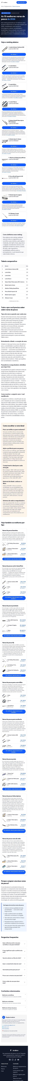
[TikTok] (15, 1060)
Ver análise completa (14, 61)
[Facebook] (10, 1060)
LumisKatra (12, 65)
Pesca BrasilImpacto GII (16, 176)
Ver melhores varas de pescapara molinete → (14, 751)
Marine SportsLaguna (15, 195)
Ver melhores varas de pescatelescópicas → (14, 831)
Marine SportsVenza (15, 139)
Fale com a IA (21, 2)
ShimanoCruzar (14, 213)
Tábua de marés (17, 1078)
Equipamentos (8, 6)
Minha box (4, 1066)
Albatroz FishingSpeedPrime (17, 157)
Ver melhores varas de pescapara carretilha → (14, 711)
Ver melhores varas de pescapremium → (14, 635)
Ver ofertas (13, 54)
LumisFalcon (13, 102)
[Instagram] (12, 1060)
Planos (3, 1068)
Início (2, 6)
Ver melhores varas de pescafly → (13, 675)
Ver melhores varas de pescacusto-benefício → (14, 598)
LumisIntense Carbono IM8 (16, 47)
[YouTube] (18, 1060)
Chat (2, 1071)
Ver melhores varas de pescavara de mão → (14, 872)
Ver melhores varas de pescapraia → (14, 789)
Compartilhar (6, 1028)
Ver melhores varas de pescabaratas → (14, 559)
